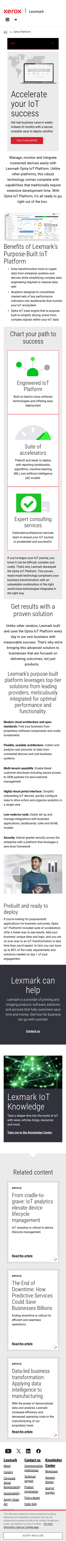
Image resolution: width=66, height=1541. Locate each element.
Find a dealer (32, 1498)
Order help (30, 1504)
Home (7, 4)
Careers (8, 1472)
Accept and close (33, 1535)
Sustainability (12, 1493)
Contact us (32, 1460)
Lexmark (10, 1460)
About (7, 1466)
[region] (33, 1525)
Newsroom (51, 1471)
